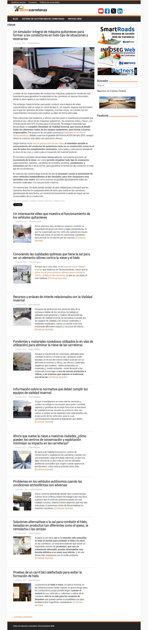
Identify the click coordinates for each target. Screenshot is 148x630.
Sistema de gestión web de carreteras (43, 19)
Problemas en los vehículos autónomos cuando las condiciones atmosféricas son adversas (47, 483)
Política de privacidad (49, 2)
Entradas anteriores (22, 617)
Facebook (102, 115)
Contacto (33, 2)
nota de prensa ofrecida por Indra (47, 143)
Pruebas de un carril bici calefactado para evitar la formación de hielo (47, 574)
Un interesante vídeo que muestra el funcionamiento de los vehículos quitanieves (51, 215)
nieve (19, 201)
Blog (15, 19)
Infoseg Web (75, 19)
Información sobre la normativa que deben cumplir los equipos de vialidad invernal (50, 391)
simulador (33, 201)
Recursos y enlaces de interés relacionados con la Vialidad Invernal (52, 298)
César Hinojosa (34, 43)
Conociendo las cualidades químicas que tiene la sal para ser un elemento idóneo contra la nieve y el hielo (51, 256)
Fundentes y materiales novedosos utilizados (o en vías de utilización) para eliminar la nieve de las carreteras (53, 343)
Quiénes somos (18, 2)
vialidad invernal (58, 201)
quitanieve (25, 201)
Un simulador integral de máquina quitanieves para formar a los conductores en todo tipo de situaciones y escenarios (50, 35)
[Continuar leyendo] (57, 278)
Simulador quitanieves (44, 201)
